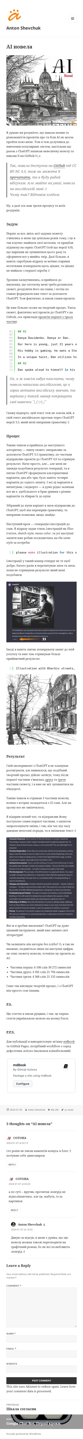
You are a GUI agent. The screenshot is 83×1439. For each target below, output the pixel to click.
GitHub (59, 165)
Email (11, 1348)
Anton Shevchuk (23, 28)
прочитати (20, 177)
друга (49, 779)
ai (65, 1109)
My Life (55, 1109)
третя (62, 779)
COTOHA (19, 1138)
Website (11, 1363)
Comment (13, 1285)
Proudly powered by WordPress (23, 1434)
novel (70, 1109)
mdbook (69, 1041)
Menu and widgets (73, 22)
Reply (12, 1164)
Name (11, 1333)
